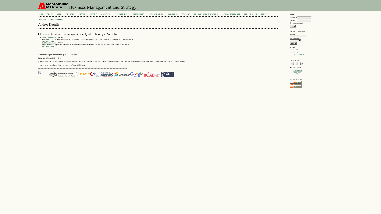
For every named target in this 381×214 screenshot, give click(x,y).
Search (82, 14)
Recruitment (138, 14)
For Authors (297, 72)
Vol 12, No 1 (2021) (49, 43)
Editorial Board (156, 14)
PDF (52, 41)
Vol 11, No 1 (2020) (49, 37)
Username (293, 17)
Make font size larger (301, 63)
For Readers (297, 70)
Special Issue (250, 14)
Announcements (121, 14)
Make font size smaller (292, 63)
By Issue (296, 49)
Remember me (298, 24)
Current (93, 14)
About (50, 14)
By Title (296, 52)
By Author (296, 51)
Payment (186, 14)
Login (59, 14)
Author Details (57, 19)
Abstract (46, 41)
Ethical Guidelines (231, 14)
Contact (264, 14)
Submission (173, 14)
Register (70, 14)
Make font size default (297, 63)
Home (40, 14)
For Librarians (298, 74)
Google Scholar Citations (206, 14)
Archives (105, 14)
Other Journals (298, 54)
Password (293, 20)
